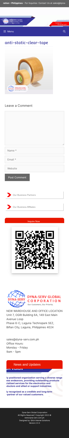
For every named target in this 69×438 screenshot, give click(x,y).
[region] (34, 383)
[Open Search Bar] (64, 31)
